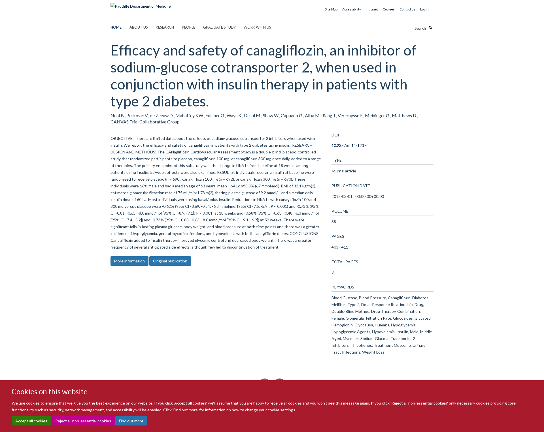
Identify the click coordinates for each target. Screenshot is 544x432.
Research (165, 27)
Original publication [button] (170, 260)
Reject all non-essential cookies (83, 420)
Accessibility (351, 9)
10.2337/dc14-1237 (349, 145)
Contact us (407, 9)
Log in (424, 9)
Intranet (372, 9)
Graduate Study (219, 27)
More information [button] (129, 260)
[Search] (430, 28)
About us (138, 27)
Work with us (257, 27)
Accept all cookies (31, 420)
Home (116, 27)
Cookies (389, 9)
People (188, 27)
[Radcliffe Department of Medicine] (140, 4)
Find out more (131, 420)
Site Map (331, 9)
